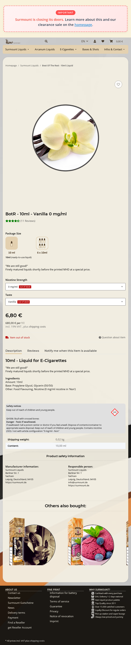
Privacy (54, 611)
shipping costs (37, 326)
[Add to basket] (8, 76)
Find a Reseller (16, 622)
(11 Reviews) (27, 221)
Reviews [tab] (33, 350)
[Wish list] (103, 41)
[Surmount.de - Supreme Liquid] (12, 41)
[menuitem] (17, 49)
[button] (59, 41)
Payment (13, 617)
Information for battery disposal (63, 594)
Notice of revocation (62, 616)
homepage (83, 24)
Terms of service (59, 601)
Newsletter (14, 597)
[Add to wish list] (118, 84)
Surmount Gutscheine (20, 602)
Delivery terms (16, 612)
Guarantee (56, 606)
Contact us (14, 593)
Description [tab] (13, 350)
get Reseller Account (20, 627)
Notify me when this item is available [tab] (71, 350)
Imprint (54, 621)
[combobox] (65, 286)
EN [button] (83, 41)
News (11, 607)
